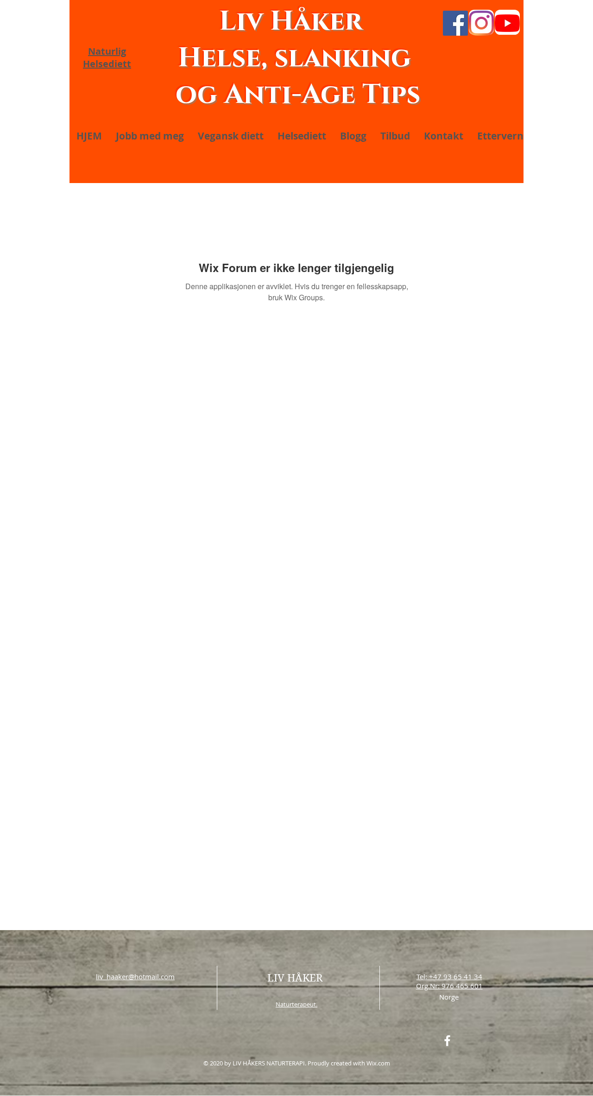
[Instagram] (481, 23)
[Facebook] (455, 23)
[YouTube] (507, 23)
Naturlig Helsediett (107, 57)
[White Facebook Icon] (447, 1040)
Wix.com (378, 1063)
